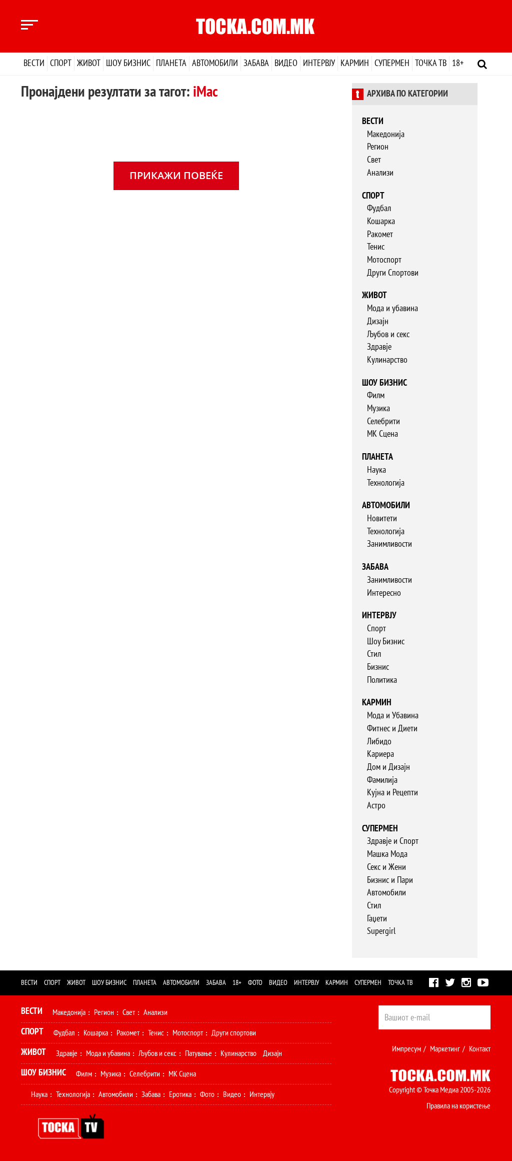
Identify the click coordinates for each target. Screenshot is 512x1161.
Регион (377, 147)
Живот (88, 63)
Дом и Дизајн (388, 767)
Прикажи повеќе (176, 175)
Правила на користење (458, 1105)
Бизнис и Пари (390, 880)
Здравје (379, 347)
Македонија (385, 134)
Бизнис (378, 667)
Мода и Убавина (392, 715)
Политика (382, 680)
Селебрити (383, 421)
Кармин (354, 63)
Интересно (384, 593)
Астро (376, 805)
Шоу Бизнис (385, 641)
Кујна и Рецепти (392, 792)
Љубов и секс (388, 334)
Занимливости (389, 544)
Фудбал (379, 208)
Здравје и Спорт (392, 841)
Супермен (392, 63)
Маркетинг (445, 1048)
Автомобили (215, 63)
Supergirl (381, 931)
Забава (256, 63)
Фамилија (382, 780)
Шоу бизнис (128, 63)
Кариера (380, 754)
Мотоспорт (384, 260)
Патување (198, 1053)
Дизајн (377, 321)
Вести (34, 63)
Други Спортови (392, 273)
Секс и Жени (386, 867)
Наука (376, 470)
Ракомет (380, 234)
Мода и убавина (392, 308)
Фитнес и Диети (392, 728)
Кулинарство (387, 360)
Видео (286, 63)
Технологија (385, 483)
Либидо (379, 741)
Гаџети (377, 918)
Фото (255, 982)
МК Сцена (382, 434)
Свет (374, 160)
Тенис (375, 247)
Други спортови (234, 1032)
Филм (375, 395)
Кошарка (381, 221)
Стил (374, 654)
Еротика (180, 1094)
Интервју (319, 63)
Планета (171, 63)
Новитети (382, 518)
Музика (378, 408)
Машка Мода (387, 854)
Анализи (380, 173)
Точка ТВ (430, 63)
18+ (458, 63)
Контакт (479, 1048)
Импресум (406, 1048)
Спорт (61, 63)
